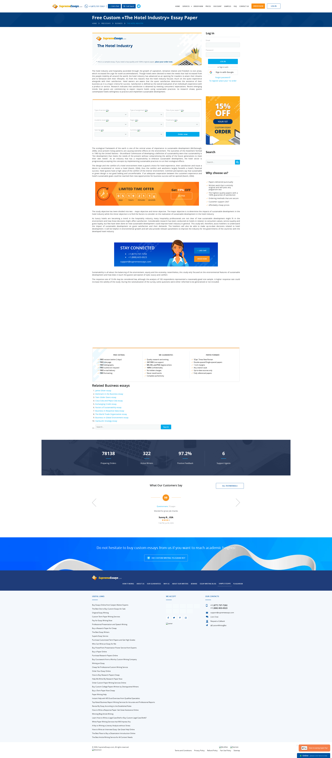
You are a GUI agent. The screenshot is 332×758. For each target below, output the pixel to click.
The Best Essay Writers (100, 632)
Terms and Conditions (183, 750)
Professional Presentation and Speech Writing (109, 624)
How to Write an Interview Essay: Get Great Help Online (113, 729)
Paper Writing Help (99, 694)
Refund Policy (212, 750)
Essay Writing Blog (208, 584)
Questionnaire (162, 506)
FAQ (235, 6)
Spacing (97, 130)
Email (208, 40)
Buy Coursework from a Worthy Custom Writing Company (114, 659)
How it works (128, 584)
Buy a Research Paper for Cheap (104, 628)
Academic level (100, 120)
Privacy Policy (199, 750)
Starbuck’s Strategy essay (106, 421)
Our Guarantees (154, 584)
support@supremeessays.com (135, 261)
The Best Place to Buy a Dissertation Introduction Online (113, 733)
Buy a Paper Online (99, 651)
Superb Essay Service (100, 636)
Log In (223, 61)
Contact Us (244, 6)
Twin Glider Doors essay (105, 397)
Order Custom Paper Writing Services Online (109, 683)
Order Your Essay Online (101, 671)
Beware (194, 584)
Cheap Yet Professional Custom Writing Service (110, 667)
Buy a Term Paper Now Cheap (103, 690)
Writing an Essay (98, 663)
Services (186, 6)
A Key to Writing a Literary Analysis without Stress (111, 725)
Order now (198, 6)
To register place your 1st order (223, 81)
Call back (130, 6)
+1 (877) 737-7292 (96, 6)
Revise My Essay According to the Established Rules (111, 706)
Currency (133, 130)
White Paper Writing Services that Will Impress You (111, 722)
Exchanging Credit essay (105, 404)
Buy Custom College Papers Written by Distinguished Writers (115, 686)
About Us (140, 584)
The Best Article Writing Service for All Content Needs (112, 737)
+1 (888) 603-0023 (137, 257)
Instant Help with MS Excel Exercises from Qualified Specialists (116, 698)
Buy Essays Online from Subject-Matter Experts (110, 605)
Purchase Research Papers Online (105, 655)
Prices (208, 6)
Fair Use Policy (225, 750)
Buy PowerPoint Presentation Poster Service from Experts (114, 648)
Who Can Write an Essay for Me (104, 644)
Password (209, 50)
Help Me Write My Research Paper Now (107, 679)
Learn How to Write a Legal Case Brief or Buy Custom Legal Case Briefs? (119, 718)
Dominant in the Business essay (109, 394)
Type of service (100, 110)
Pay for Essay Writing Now (102, 620)
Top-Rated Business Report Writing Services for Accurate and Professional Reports (123, 702)
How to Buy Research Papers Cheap (106, 675)
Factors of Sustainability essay (108, 407)
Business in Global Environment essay (111, 417)
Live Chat (202, 250)
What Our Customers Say (166, 485)
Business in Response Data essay (109, 411)
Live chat (115, 6)
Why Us (167, 584)
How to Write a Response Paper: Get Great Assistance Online (115, 710)
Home (177, 6)
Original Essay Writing (100, 613)
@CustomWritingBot (218, 625)
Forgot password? (222, 77)
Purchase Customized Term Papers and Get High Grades (113, 640)
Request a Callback (217, 621)
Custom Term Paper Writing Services (106, 616)
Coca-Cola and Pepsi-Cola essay (109, 400)
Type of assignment (137, 110)
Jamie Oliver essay (103, 390)
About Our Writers (180, 584)
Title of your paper (173, 110)
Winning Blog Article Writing (102, 714)
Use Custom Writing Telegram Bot (168, 558)
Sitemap (237, 750)
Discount (217, 6)
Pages (132, 120)
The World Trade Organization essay (111, 414)
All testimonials (229, 486)
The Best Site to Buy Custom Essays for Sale (108, 609)
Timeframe (170, 120)
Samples (227, 6)
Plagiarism (238, 584)
